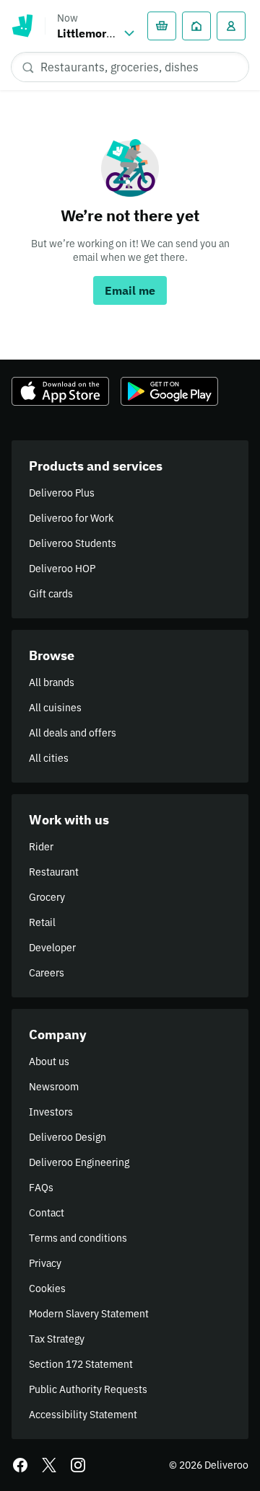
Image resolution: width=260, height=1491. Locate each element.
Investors (51, 1111)
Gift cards (51, 593)
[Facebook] (20, 1465)
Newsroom (54, 1086)
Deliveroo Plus (62, 492)
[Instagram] (78, 1465)
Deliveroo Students (72, 543)
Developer (52, 947)
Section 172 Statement (81, 1364)
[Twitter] (49, 1465)
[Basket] (161, 26)
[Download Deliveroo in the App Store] (60, 391)
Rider (41, 846)
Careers (46, 972)
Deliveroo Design (67, 1137)
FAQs (41, 1187)
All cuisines (55, 707)
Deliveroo (22, 25)
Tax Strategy (56, 1338)
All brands (51, 682)
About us (49, 1061)
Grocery (47, 897)
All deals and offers (72, 732)
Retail (42, 922)
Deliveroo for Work (71, 518)
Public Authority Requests (88, 1389)
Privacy (45, 1263)
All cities (49, 758)
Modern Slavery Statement (89, 1313)
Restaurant (54, 871)
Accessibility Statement (83, 1414)
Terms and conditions (78, 1238)
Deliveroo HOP (62, 568)
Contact (46, 1212)
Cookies (47, 1288)
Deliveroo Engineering (79, 1162)
